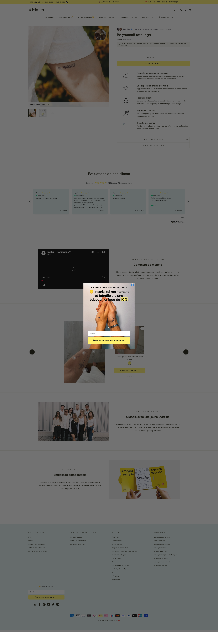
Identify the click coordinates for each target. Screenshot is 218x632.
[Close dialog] (132, 285)
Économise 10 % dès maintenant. (109, 340)
